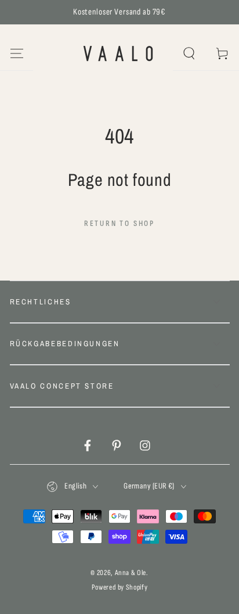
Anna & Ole (131, 572)
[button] (189, 53)
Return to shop (119, 223)
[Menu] (16, 53)
